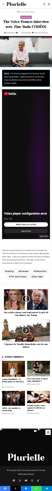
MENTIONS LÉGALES (26, 474)
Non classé (30, 12)
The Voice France (18, 276)
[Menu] (3, 5)
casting (10, 271)
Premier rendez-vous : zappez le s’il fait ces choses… (36, 408)
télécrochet (40, 271)
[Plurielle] (16, 4)
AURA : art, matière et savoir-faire (11, 409)
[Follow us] (48, 432)
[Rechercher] (49, 5)
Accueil (22, 12)
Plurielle (42, 470)
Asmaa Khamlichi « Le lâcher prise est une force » (13, 381)
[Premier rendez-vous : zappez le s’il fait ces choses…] (38, 397)
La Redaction (11, 33)
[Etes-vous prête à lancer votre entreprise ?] (38, 368)
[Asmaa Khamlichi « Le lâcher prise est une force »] (13, 369)
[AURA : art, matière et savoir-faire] (13, 398)
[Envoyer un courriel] (17, 33)
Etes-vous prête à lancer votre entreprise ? (37, 379)
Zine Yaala (38, 276)
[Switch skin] (44, 5)
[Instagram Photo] (9, 437)
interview (24, 271)
